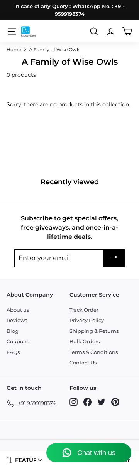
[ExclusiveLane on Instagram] (74, 402)
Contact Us (83, 362)
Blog (13, 331)
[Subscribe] (114, 258)
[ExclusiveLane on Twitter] (101, 402)
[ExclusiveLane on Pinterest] (115, 402)
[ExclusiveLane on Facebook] (87, 402)
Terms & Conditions (94, 352)
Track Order (84, 310)
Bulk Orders (85, 341)
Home (14, 49)
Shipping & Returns (94, 331)
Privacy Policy (87, 320)
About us (18, 310)
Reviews (17, 320)
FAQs (13, 352)
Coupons (18, 341)
